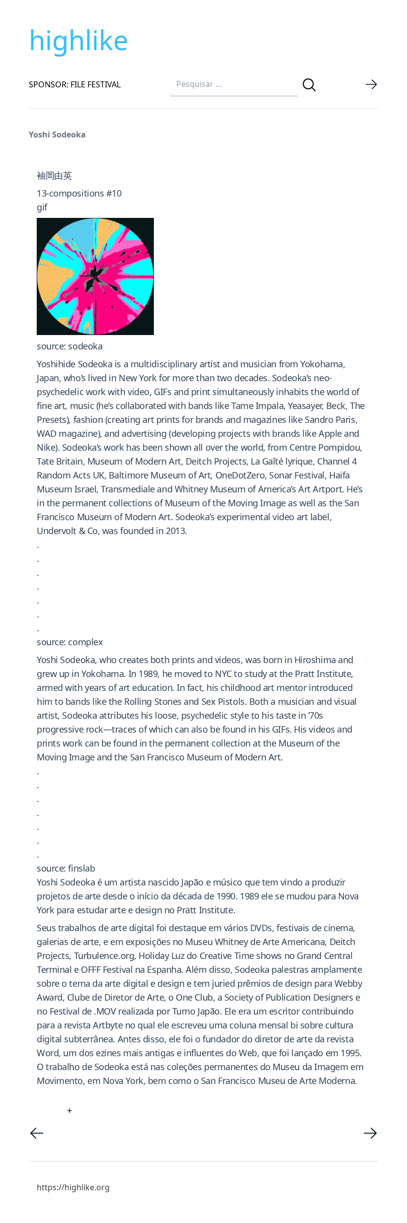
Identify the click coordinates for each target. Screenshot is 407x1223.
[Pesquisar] (309, 85)
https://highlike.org (73, 1187)
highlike (78, 39)
